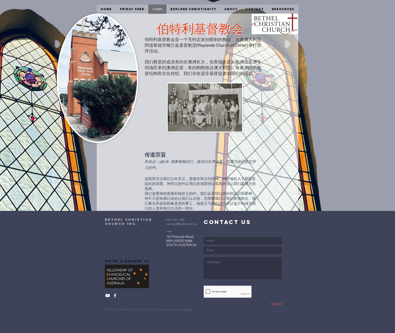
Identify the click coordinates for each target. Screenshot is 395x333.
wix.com (186, 309)
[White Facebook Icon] (115, 295)
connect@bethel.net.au (181, 224)
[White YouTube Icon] (107, 295)
